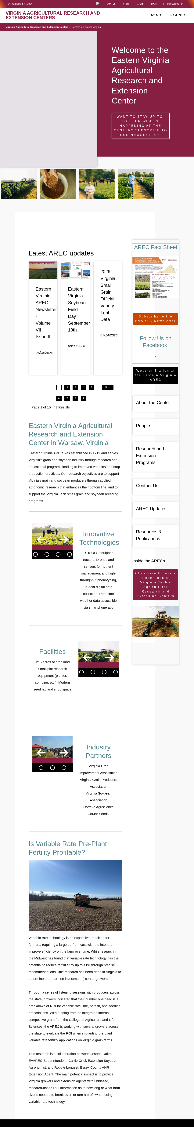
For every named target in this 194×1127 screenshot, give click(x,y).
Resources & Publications (149, 535)
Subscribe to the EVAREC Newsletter (155, 319)
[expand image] (19, 184)
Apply (111, 4)
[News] (35, 554)
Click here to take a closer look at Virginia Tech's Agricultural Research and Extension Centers (155, 585)
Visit (126, 4)
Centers (77, 27)
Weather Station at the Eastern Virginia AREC (156, 375)
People (143, 425)
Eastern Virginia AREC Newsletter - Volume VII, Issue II (46, 312)
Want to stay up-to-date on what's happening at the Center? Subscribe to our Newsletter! (140, 125)
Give (140, 4)
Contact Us (147, 485)
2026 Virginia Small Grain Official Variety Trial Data (107, 295)
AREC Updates (151, 508)
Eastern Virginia (92, 27)
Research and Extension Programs (150, 455)
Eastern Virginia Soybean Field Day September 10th (79, 309)
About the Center (153, 402)
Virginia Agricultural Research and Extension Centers (38, 27)
